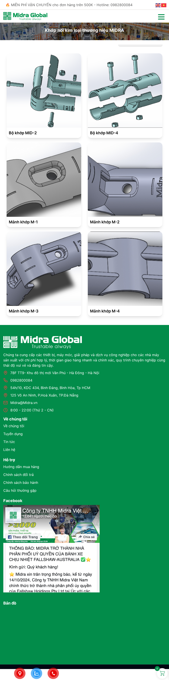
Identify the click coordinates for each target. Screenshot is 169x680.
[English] (158, 5)
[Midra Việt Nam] (25, 16)
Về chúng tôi (13, 426)
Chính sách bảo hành (20, 482)
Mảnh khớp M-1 (23, 222)
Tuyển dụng (13, 434)
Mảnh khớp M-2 (104, 222)
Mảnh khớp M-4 (105, 311)
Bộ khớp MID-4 (104, 133)
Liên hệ (9, 449)
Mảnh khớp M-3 (24, 311)
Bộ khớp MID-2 (23, 133)
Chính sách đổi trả (18, 474)
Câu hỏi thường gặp (20, 490)
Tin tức (9, 442)
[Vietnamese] (164, 5)
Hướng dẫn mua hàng (21, 467)
